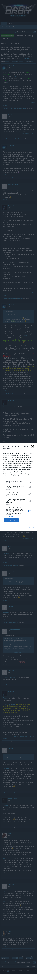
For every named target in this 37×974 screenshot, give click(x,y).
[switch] (29, 487)
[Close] (33, 447)
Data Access (18, 527)
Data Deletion (7, 527)
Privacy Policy (29, 527)
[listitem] (18, 482)
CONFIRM (11, 520)
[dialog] (18, 487)
